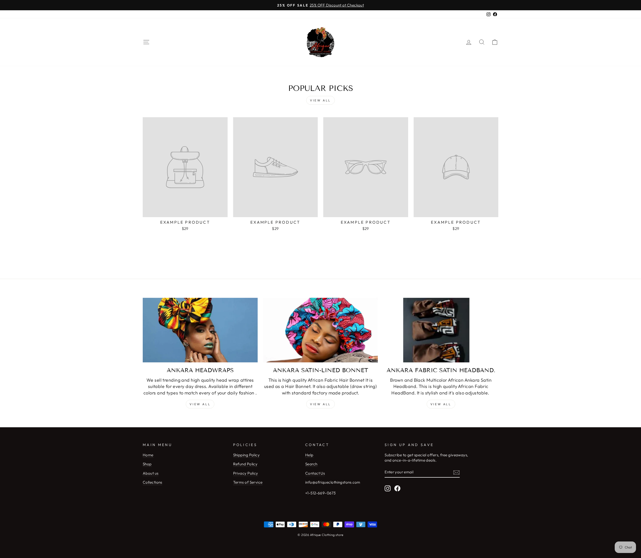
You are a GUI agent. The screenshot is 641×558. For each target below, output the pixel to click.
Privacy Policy (245, 473)
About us (150, 473)
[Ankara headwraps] (200, 330)
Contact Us (315, 473)
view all (320, 404)
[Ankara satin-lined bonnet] (320, 330)
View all (320, 100)
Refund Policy (245, 464)
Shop (147, 464)
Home (148, 455)
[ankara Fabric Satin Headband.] (440, 330)
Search (311, 464)
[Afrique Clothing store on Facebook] (397, 488)
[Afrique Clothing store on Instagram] (388, 488)
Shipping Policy (246, 455)
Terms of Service (248, 482)
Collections (152, 482)
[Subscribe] (456, 472)
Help (309, 455)
